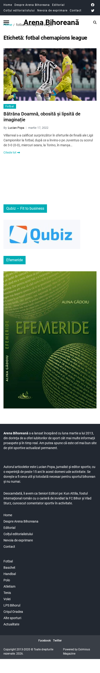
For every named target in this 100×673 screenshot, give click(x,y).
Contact (75, 10)
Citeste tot (9, 152)
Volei (6, 599)
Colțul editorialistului (19, 10)
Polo (6, 580)
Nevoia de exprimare (52, 10)
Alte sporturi (12, 618)
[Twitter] (93, 11)
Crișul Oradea (13, 612)
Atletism (9, 586)
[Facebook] (93, 5)
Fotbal (9, 106)
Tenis (7, 593)
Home (7, 5)
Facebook (44, 640)
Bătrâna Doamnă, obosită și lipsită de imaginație (41, 116)
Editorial (58, 5)
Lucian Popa (16, 127)
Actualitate (11, 624)
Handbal (9, 574)
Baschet (9, 567)
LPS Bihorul (11, 605)
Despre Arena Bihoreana (32, 5)
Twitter (57, 640)
